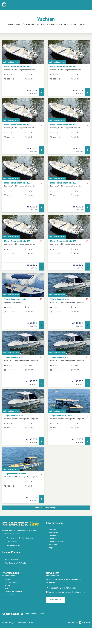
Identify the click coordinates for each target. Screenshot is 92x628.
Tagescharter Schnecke (15, 299)
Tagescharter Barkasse (61, 415)
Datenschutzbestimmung (72, 592)
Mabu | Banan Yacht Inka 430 (17, 66)
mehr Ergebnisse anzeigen (46, 508)
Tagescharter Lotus (59, 299)
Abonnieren (55, 600)
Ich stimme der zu (66, 592)
